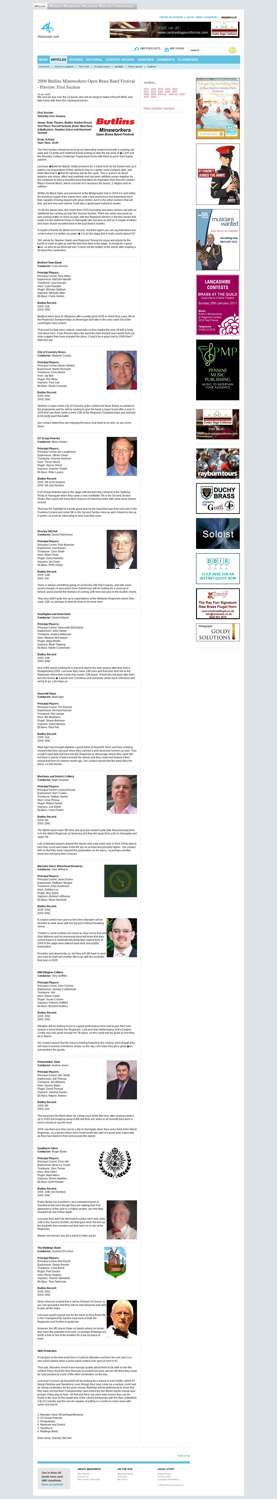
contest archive (120, 59)
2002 (146, 97)
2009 (160, 91)
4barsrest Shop (125, 1474)
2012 (174, 89)
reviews (76, 59)
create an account (171, 17)
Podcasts (122, 1476)
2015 (153, 89)
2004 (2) (173, 94)
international (124, 6)
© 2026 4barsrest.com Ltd (171, 1485)
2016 (146, 89)
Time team (83, 66)
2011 (146, 91)
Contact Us (83, 1476)
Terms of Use (164, 1476)
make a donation (206, 17)
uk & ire (106, 6)
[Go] (232, 50)
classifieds (188, 59)
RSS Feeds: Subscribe (88, 1479)
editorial (94, 59)
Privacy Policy (164, 1474)
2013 (167, 89)
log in (189, 17)
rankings (146, 59)
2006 (146, 94)
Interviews (44, 66)
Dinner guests (135, 66)
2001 (153, 97)
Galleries (151, 66)
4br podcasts (150, 48)
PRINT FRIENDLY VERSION (159, 108)
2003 (182, 94)
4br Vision (122, 1479)
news (43, 59)
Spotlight (118, 66)
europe (56, 6)
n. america (91, 6)
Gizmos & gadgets (64, 66)
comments (166, 59)
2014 (160, 89)
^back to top (183, 1455)
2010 (153, 91)
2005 (153, 94)
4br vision (176, 48)
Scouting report (102, 66)
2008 (167, 91)
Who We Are (83, 1474)
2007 (174, 91)
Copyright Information (168, 1479)
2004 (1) (162, 94)
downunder (73, 6)
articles (58, 59)
